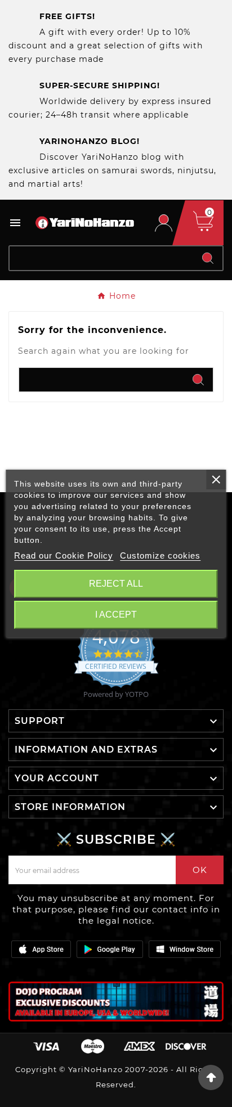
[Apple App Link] (41, 948)
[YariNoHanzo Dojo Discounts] (116, 1002)
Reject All (116, 583)
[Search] (207, 258)
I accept (116, 614)
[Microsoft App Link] (185, 948)
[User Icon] (163, 223)
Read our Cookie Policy (63, 555)
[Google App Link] (110, 948)
